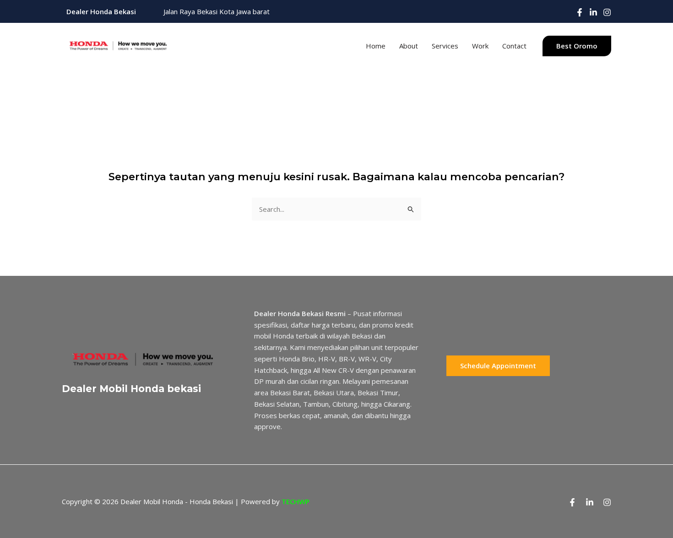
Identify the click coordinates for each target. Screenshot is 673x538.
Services (445, 45)
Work (480, 45)
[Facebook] (579, 12)
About (408, 45)
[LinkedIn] (593, 12)
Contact (514, 45)
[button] (577, 46)
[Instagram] (607, 12)
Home (375, 45)
